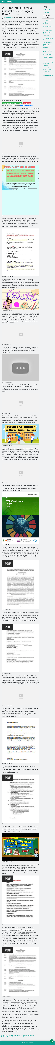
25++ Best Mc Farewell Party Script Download (48, 75)
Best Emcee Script (47, 9)
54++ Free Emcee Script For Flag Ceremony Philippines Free (48, 57)
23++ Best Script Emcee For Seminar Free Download (47, 69)
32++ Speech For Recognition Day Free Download (48, 22)
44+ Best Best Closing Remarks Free (48, 27)
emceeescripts (7, 2)
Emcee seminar (27, 103)
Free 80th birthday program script (11, 105)
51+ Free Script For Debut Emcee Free (47, 50)
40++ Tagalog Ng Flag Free (48, 39)
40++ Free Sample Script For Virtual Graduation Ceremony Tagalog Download (48, 33)
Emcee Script (46, 12)
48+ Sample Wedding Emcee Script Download (48, 63)
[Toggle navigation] (52, 1)
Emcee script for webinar (27, 105)
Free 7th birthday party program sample (12, 103)
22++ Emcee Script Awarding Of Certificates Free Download (47, 45)
